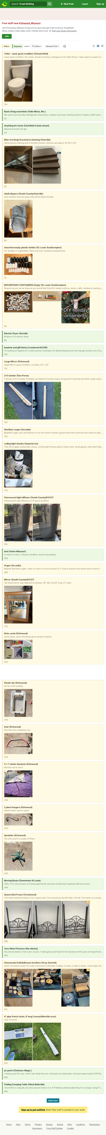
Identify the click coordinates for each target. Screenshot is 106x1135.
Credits (70, 1128)
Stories (49, 1124)
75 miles (36, 46)
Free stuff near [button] (21, 23)
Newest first (51, 46)
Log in (85, 4)
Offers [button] (6, 46)
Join (7, 36)
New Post (68, 4)
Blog (70, 1124)
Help (18, 1124)
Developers (94, 1124)
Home (9, 1124)
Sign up (100, 4)
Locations (80, 1124)
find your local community (64, 31)
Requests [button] (18, 46)
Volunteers (37, 1128)
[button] (94, 46)
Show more (53, 1101)
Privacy (38, 1124)
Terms (28, 1124)
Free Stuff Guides (55, 1128)
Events (60, 1124)
